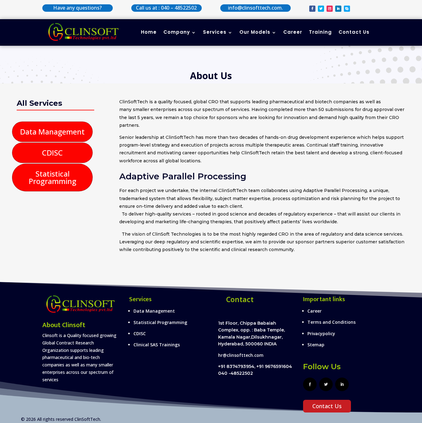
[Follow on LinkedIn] (338, 9)
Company (176, 32)
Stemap (315, 345)
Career (292, 32)
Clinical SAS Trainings (156, 345)
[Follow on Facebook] (312, 9)
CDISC (52, 152)
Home (149, 32)
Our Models (254, 32)
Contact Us (354, 32)
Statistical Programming (52, 177)
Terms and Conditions (331, 322)
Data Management (52, 131)
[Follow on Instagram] (330, 9)
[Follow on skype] (347, 9)
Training (320, 32)
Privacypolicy (321, 333)
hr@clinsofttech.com (241, 355)
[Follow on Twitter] (321, 9)
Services (214, 32)
